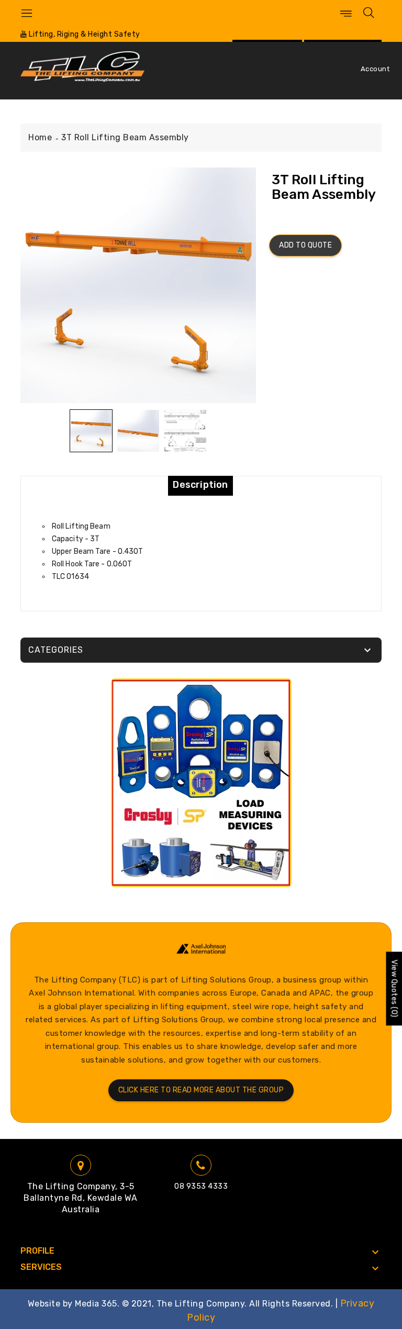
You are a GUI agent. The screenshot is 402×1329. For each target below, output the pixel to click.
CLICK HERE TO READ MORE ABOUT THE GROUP (201, 1090)
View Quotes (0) (393, 989)
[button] (91, 430)
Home (40, 137)
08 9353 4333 (201, 1186)
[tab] (200, 485)
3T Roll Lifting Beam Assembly (125, 137)
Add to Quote (305, 245)
